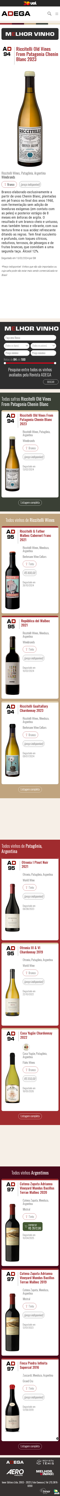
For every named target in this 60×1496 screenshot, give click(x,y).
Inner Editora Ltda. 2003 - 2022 (16, 1482)
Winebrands (8, 177)
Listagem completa (30, 502)
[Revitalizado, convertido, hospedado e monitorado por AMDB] (56, 1491)
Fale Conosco (38, 1482)
